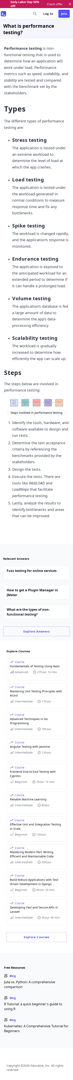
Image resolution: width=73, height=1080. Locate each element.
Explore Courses (36, 937)
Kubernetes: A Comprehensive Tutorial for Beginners (36, 1028)
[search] (35, 14)
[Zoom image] (36, 403)
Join (64, 14)
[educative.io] (3, 13)
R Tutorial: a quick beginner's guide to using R (33, 1006)
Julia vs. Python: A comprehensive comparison (29, 984)
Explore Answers (36, 631)
